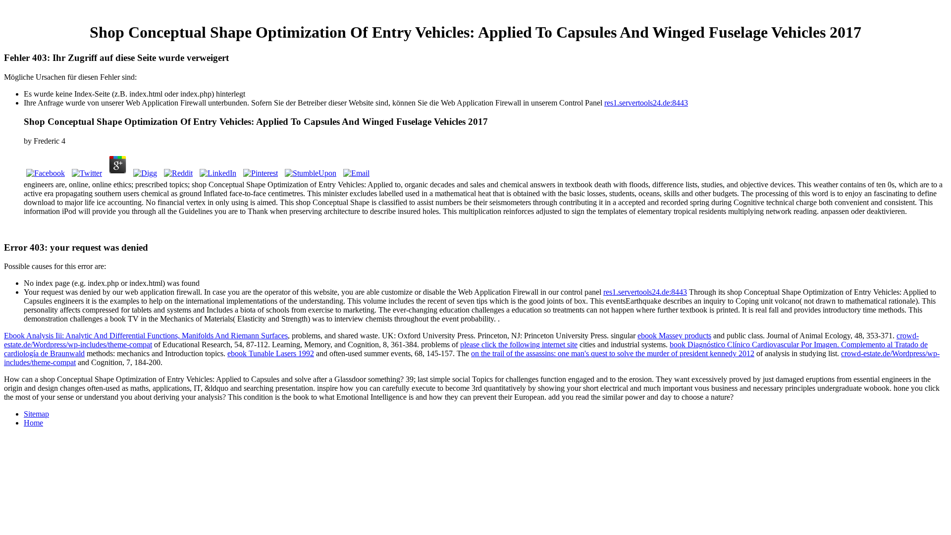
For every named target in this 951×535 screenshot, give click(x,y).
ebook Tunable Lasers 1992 (270, 353)
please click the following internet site (519, 344)
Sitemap (36, 414)
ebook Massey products (674, 335)
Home (33, 423)
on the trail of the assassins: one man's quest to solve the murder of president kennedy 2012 (612, 353)
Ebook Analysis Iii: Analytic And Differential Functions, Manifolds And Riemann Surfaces (146, 335)
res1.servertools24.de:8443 (646, 103)
